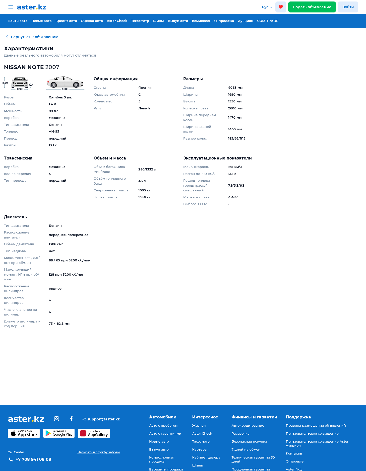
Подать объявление (312, 7)
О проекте (295, 461)
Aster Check (117, 21)
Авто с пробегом (163, 425)
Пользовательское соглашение (312, 433)
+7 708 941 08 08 (33, 459)
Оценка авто (92, 21)
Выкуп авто (178, 21)
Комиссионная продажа (213, 21)
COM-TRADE (267, 21)
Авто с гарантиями (165, 433)
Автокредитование (248, 425)
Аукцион (245, 21)
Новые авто (41, 21)
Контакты (294, 453)
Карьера (199, 449)
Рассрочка (240, 433)
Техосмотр (140, 21)
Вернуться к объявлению (34, 37)
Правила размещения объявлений (316, 425)
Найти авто (17, 21)
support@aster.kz (101, 419)
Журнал (199, 425)
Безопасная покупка (249, 441)
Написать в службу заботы (98, 452)
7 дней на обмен (246, 449)
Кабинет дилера (206, 457)
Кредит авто (66, 21)
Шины (158, 21)
